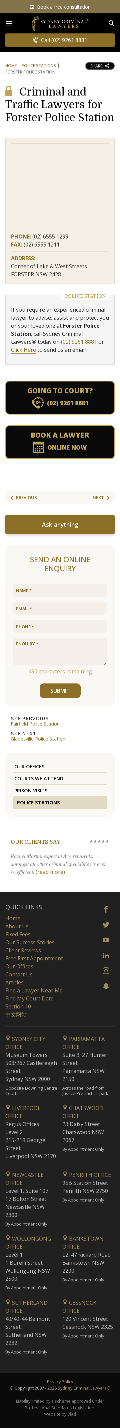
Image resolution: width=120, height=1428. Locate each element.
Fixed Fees (18, 934)
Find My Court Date (29, 998)
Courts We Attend (38, 778)
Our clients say (35, 842)
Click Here (23, 349)
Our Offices (29, 766)
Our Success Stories (30, 942)
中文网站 (16, 1014)
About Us (17, 926)
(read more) (50, 872)
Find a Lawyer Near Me (34, 990)
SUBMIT (60, 690)
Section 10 (18, 1006)
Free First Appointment (34, 958)
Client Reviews (23, 950)
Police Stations (39, 65)
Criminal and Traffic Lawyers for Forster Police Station (59, 105)
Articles (14, 982)
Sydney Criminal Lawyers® (84, 1388)
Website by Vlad (60, 1414)
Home (11, 65)
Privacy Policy (60, 1382)
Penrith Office (89, 1174)
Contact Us (19, 974)
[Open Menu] (8, 23)
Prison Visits (30, 790)
